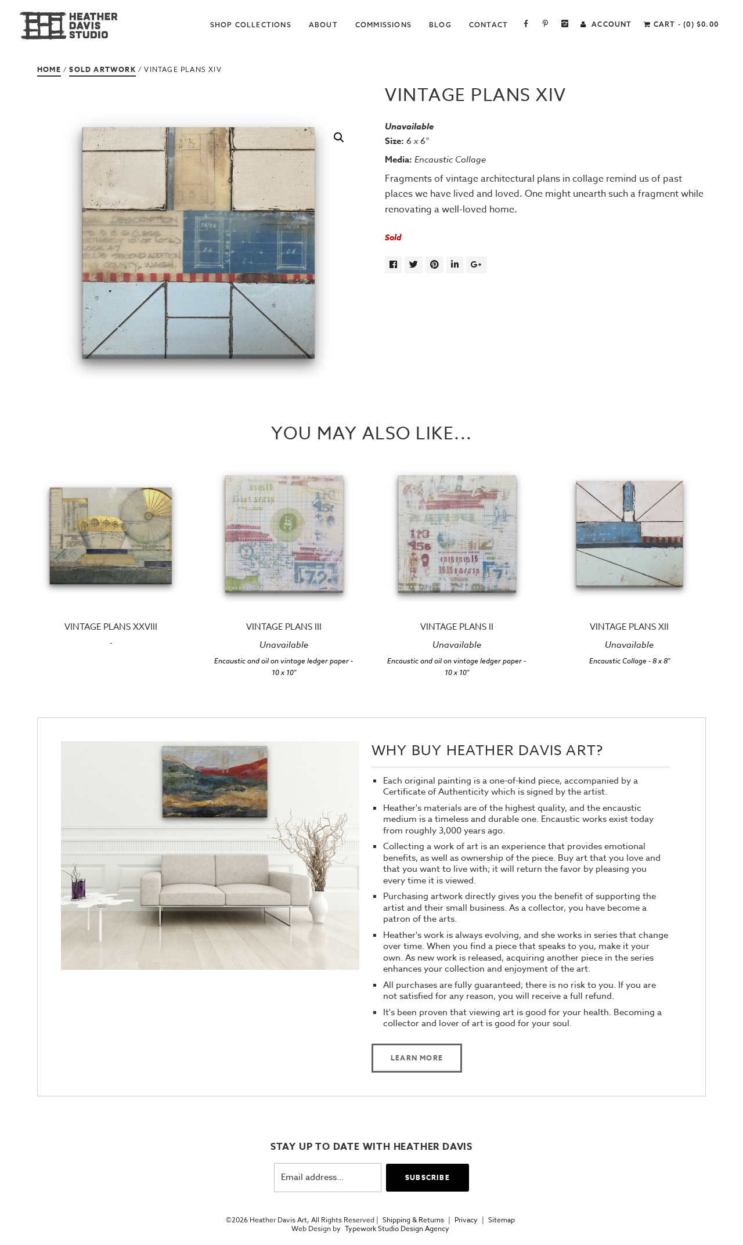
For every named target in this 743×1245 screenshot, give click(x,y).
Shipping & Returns (413, 1220)
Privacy (466, 1220)
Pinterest (545, 25)
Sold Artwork (102, 69)
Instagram (565, 25)
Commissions (383, 24)
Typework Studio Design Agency (397, 1228)
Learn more (417, 1058)
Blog (440, 24)
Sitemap (501, 1220)
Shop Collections (250, 24)
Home (49, 69)
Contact (488, 24)
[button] (339, 137)
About (323, 24)
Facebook (526, 25)
